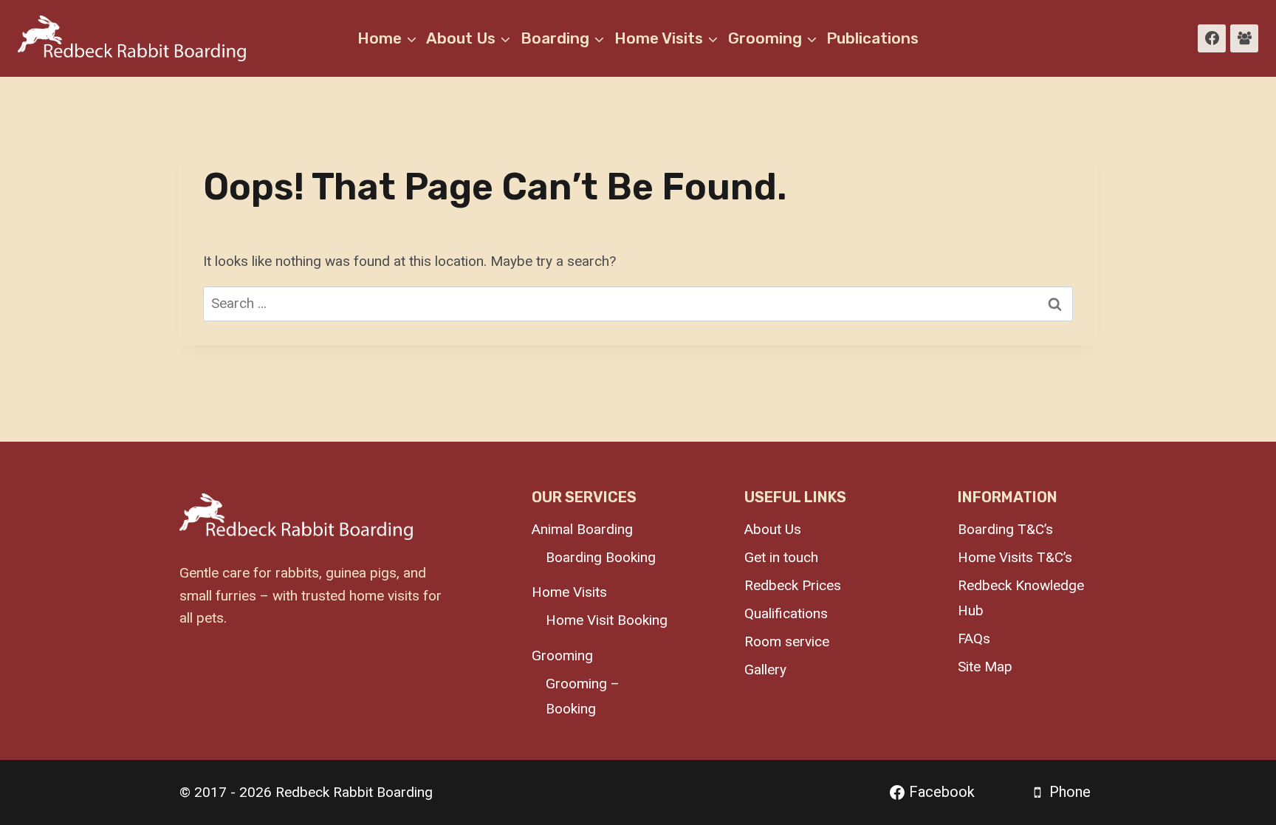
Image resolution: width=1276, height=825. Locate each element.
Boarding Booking (601, 557)
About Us (772, 529)
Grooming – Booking (583, 696)
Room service (786, 641)
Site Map (985, 666)
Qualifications (786, 613)
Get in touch (781, 557)
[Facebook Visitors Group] (1244, 38)
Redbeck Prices (792, 585)
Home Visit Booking (607, 620)
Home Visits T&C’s (1015, 557)
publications (872, 38)
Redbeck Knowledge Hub (1021, 598)
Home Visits (569, 591)
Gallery (765, 669)
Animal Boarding (582, 529)
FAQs (974, 638)
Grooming (562, 655)
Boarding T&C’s (1005, 529)
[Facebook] (1212, 38)
